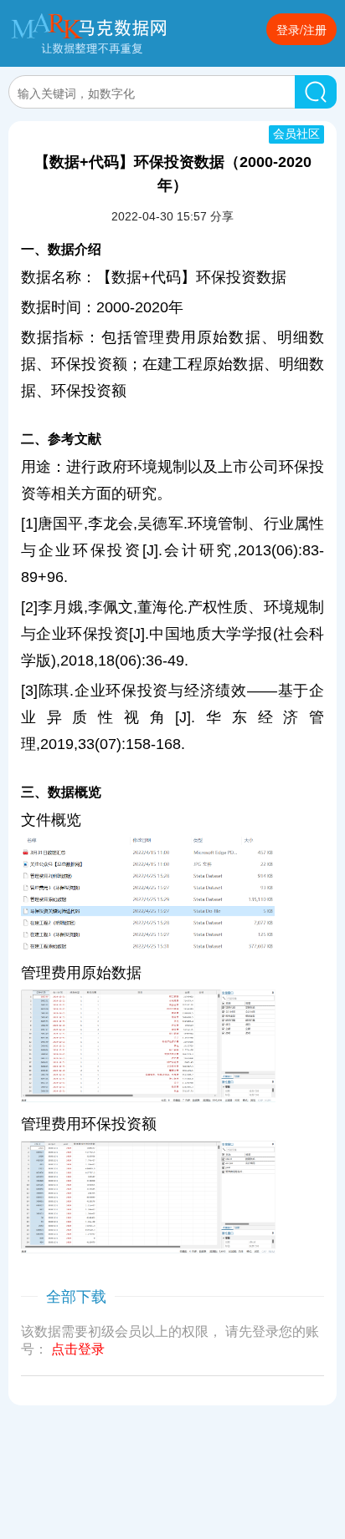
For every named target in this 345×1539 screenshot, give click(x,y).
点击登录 (78, 1349)
